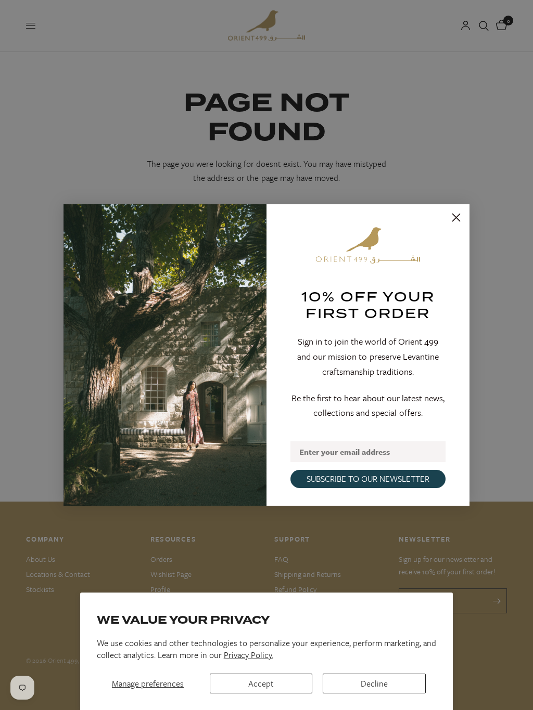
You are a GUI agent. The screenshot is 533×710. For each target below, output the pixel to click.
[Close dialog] (456, 217)
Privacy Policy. (248, 655)
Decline (374, 683)
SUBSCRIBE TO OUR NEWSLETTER (368, 478)
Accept (261, 683)
